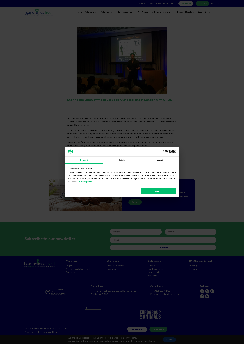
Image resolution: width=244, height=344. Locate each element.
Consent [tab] (84, 160)
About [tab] (160, 160)
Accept (158, 191)
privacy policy (85, 181)
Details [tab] (122, 160)
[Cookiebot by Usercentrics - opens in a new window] (165, 151)
